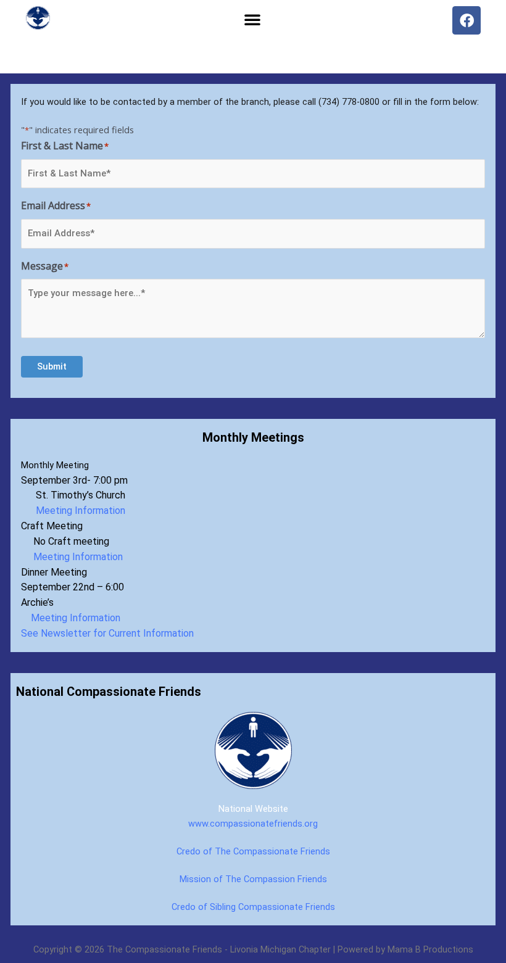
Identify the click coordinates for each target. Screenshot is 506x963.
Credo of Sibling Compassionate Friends (253, 906)
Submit (52, 366)
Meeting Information (76, 510)
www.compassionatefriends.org (253, 823)
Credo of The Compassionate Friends (253, 851)
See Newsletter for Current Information (107, 633)
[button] (252, 19)
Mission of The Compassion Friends (253, 879)
